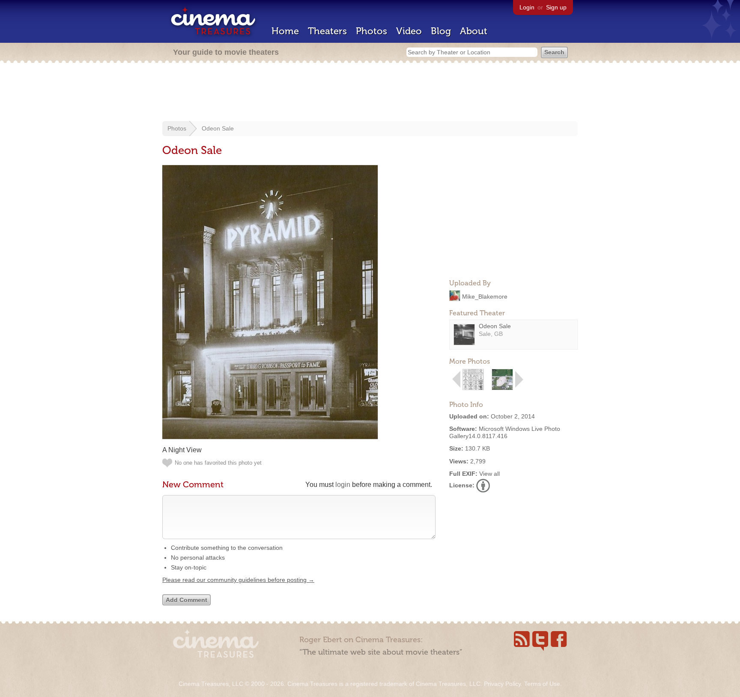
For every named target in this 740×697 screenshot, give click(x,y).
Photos (371, 31)
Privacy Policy (502, 683)
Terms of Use (542, 683)
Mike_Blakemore (484, 296)
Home (285, 31)
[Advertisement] (370, 93)
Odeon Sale (218, 128)
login (342, 484)
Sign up (556, 7)
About (473, 31)
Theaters (327, 31)
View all (489, 473)
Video (409, 31)
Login (526, 7)
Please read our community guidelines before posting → (238, 579)
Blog (441, 31)
